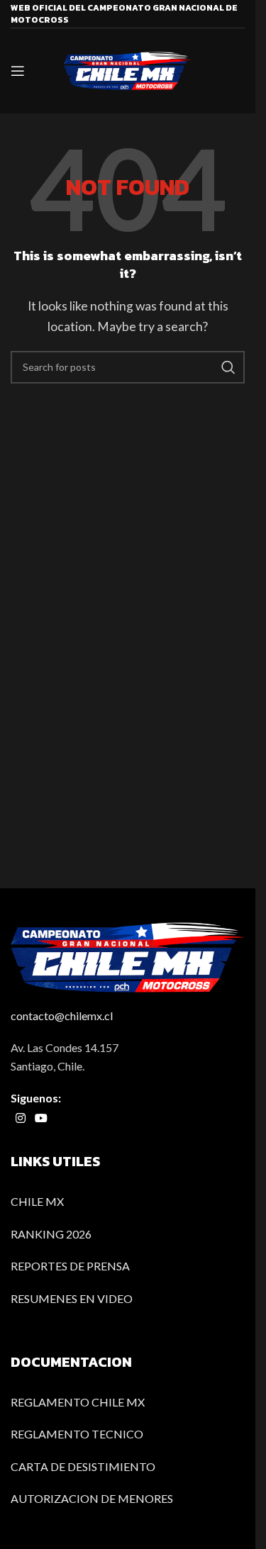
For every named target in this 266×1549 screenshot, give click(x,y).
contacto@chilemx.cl (62, 1015)
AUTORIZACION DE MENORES (92, 1498)
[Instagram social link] (20, 1118)
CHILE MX (37, 1201)
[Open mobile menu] (18, 71)
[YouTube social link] (41, 1118)
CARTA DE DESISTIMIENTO (83, 1466)
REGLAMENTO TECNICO (77, 1434)
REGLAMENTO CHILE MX (78, 1402)
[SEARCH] (228, 367)
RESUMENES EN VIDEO (72, 1298)
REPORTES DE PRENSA (70, 1266)
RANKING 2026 (51, 1234)
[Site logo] (128, 69)
